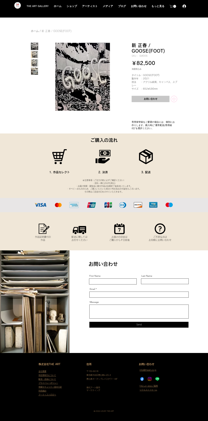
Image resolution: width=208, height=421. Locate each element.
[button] (173, 6)
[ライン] (157, 379)
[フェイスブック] (142, 379)
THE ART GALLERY (38, 6)
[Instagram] (149, 379)
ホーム (35, 31)
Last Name (146, 276)
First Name (95, 276)
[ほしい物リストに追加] (174, 99)
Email (92, 289)
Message (94, 302)
